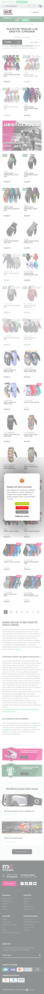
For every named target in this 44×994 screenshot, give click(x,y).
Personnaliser (22, 512)
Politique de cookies (22, 516)
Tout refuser (22, 508)
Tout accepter (22, 504)
